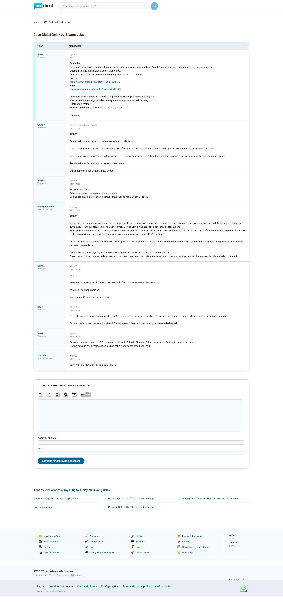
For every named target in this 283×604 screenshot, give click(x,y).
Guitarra (94, 536)
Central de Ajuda (87, 586)
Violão (139, 536)
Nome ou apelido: (47, 438)
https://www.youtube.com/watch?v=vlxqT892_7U (95, 82)
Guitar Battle (142, 552)
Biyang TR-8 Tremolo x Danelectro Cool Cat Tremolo (210, 498)
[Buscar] (154, 6)
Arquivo (54, 586)
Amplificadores (51, 541)
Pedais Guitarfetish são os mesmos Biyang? (131, 498)
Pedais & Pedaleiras (59, 22)
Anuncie (68, 586)
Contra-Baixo (97, 541)
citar (72, 58)
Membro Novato (44, 209)
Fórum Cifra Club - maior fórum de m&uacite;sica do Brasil (44, 6)
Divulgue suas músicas (102, 552)
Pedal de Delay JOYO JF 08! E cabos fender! (131, 507)
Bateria (186, 541)
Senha (41, 448)
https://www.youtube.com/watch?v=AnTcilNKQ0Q (95, 89)
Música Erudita (51, 552)
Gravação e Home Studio (195, 547)
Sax (138, 547)
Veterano (41, 57)
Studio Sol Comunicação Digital (244, 587)
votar (78, 128)
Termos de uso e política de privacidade (146, 586)
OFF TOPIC (188, 552)
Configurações (109, 586)
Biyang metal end (43, 507)
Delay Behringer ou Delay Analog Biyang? (56, 498)
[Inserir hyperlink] (66, 394)
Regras (41, 586)
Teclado (140, 541)
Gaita (92, 547)
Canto (47, 547)
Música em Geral (52, 536)
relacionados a (77, 490)
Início (36, 22)
